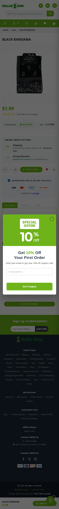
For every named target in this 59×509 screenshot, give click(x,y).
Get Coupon (29, 286)
